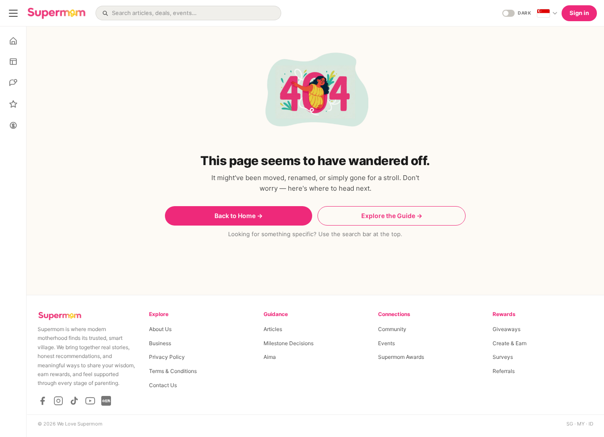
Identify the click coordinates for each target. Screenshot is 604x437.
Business (160, 343)
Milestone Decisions (288, 343)
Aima (270, 357)
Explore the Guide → (391, 215)
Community (392, 329)
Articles (273, 329)
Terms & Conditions (173, 371)
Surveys (503, 357)
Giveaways (506, 329)
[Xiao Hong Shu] (106, 401)
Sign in (579, 12)
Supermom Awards (401, 357)
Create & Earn (510, 343)
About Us (160, 329)
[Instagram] (58, 401)
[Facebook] (42, 401)
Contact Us (163, 385)
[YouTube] (90, 401)
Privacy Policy (167, 357)
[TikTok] (74, 401)
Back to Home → (238, 215)
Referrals (504, 371)
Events (386, 343)
